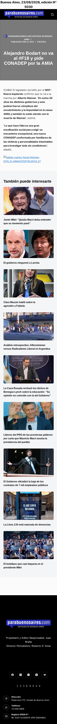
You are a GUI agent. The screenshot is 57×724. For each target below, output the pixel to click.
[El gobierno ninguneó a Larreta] (28, 244)
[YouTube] (36, 675)
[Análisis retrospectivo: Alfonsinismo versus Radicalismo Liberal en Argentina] (28, 326)
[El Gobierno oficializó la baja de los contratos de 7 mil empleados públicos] (28, 463)
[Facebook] (13, 675)
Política (41, 42)
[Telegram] (44, 675)
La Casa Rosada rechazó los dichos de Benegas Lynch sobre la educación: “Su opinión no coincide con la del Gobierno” (27, 392)
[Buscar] (52, 14)
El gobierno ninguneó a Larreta (21, 263)
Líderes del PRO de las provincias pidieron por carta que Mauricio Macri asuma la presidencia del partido (28, 438)
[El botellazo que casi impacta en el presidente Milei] (28, 545)
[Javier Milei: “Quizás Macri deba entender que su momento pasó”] (28, 201)
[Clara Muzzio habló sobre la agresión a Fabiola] (28, 283)
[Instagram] (28, 675)
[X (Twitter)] (20, 675)
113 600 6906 (17, 709)
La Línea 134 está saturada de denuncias (27, 524)
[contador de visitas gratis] (28, 685)
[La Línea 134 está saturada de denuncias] (28, 506)
